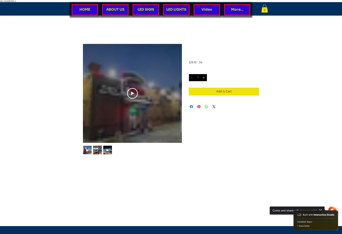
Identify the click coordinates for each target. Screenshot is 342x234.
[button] (264, 9)
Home (87, 30)
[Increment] (203, 77)
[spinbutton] (197, 77)
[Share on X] (214, 106)
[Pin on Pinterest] (199, 106)
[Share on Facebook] (191, 106)
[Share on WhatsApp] (206, 106)
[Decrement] (191, 77)
